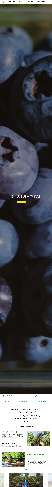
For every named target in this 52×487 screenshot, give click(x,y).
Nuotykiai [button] (10, 1)
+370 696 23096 (39, 1)
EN (47, 1)
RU (49, 1)
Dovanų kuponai (31, 1)
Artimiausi (21, 1)
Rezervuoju (26, 469)
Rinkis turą (15, 1)
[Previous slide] (6, 484)
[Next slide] (45, 484)
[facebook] (43, 1)
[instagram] (44, 1)
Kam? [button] (25, 1)
